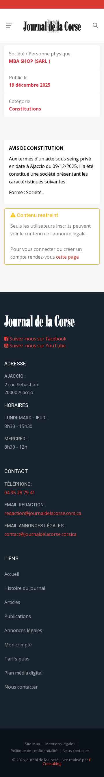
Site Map (32, 743)
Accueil (11, 574)
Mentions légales (60, 743)
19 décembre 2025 (29, 85)
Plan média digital (23, 673)
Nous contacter (21, 687)
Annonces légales (23, 630)
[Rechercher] (95, 25)
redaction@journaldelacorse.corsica (42, 513)
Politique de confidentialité (34, 750)
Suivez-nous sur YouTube (37, 345)
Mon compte (18, 645)
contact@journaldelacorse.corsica (40, 534)
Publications (17, 616)
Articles (12, 602)
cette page (67, 257)
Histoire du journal (24, 588)
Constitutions (25, 109)
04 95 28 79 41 (19, 492)
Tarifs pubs (16, 659)
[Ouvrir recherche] (9, 25)
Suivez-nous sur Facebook (37, 339)
